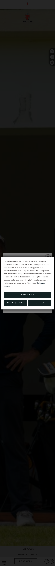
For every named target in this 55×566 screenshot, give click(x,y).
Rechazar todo (15, 303)
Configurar (27, 294)
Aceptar (39, 303)
